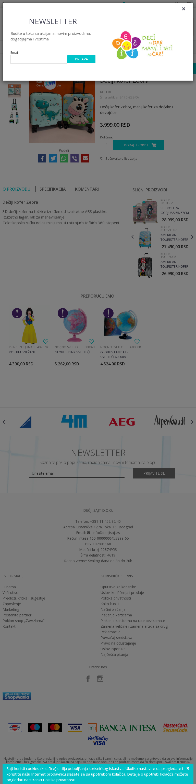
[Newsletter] (143, 43)
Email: (14, 53)
